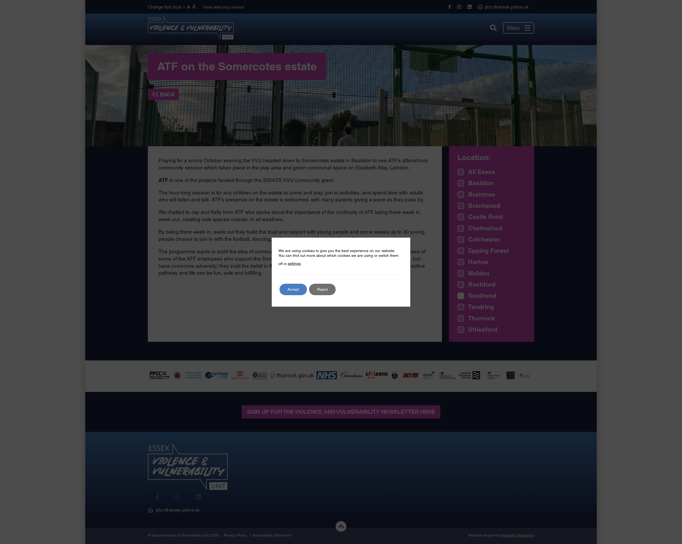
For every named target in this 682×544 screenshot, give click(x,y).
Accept (293, 289)
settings (294, 263)
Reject (322, 289)
